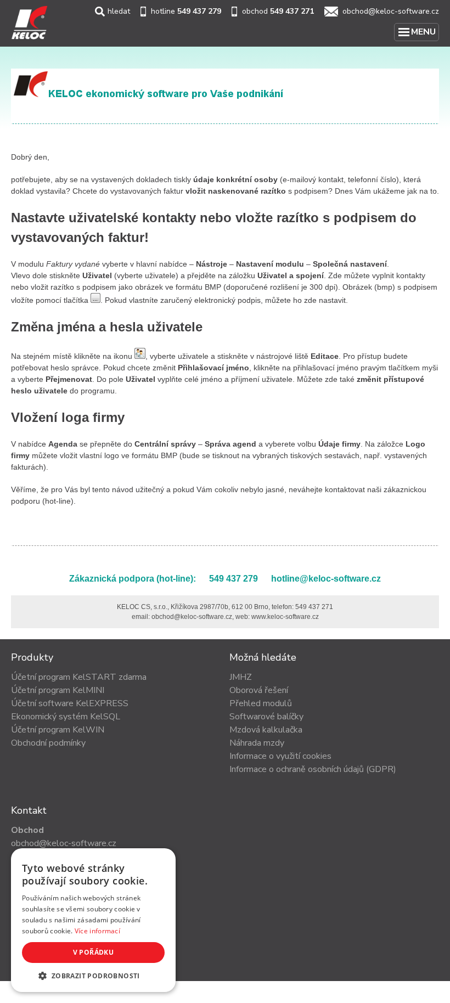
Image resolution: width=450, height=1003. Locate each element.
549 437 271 (292, 11)
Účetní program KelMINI (57, 690)
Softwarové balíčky (266, 717)
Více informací (97, 931)
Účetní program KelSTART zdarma (79, 677)
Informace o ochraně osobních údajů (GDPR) (312, 769)
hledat (119, 11)
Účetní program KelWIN (57, 730)
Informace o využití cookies (280, 756)
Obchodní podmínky (48, 743)
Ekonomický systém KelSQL (65, 717)
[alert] (93, 920)
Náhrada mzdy (256, 743)
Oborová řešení (258, 690)
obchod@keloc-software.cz (390, 11)
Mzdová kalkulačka (265, 730)
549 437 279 (199, 11)
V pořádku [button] (93, 952)
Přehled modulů (260, 703)
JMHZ (240, 677)
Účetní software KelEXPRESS (69, 703)
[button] (93, 975)
